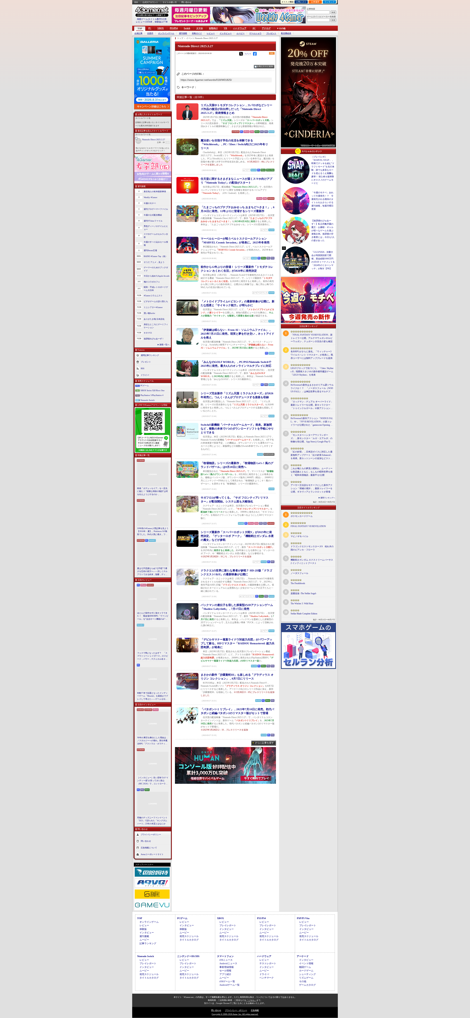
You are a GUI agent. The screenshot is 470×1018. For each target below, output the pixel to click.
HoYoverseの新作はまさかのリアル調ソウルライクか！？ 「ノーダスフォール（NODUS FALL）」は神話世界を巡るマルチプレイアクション (312, 388)
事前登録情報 (226, 967)
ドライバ (145, 375)
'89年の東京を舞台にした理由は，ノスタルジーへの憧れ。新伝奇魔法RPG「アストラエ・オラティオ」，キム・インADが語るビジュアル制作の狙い (152, 740)
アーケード (303, 956)
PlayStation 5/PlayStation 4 (151, 395)
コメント (247, 54)
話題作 (150, 33)
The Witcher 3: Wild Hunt (302, 603)
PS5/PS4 (174, 28)
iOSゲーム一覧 (227, 981)
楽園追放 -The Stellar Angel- (304, 593)
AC (254, 28)
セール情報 (225, 970)
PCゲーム (144, 385)
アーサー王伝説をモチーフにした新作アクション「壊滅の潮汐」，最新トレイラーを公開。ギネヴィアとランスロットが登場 (311, 488)
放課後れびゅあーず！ (154, 339)
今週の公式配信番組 (153, 215)
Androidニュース (228, 963)
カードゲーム (306, 970)
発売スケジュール (189, 936)
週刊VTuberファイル (153, 221)
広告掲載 (255, 1010)
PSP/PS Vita (303, 918)
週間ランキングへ (327, 498)
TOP (140, 28)
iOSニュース (226, 960)
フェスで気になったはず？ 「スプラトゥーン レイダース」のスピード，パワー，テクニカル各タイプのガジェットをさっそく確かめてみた (152, 656)
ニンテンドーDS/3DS (188, 956)
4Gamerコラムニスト (153, 295)
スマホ (199, 28)
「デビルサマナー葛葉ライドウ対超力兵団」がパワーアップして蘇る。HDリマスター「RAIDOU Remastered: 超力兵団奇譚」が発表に (237, 643)
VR (225, 28)
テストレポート (267, 963)
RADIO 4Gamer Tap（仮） (155, 256)
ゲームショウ (255, 33)
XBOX (160, 28)
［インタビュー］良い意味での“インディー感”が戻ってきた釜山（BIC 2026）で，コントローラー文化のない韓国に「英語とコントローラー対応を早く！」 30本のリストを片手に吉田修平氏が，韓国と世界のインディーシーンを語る (152, 780)
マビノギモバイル (299, 536)
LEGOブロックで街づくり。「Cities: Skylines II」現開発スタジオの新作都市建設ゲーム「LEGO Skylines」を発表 (312, 371)
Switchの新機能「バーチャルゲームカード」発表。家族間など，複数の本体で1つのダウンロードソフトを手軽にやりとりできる (237, 428)
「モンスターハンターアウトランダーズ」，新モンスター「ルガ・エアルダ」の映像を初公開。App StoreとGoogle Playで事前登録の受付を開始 (311, 438)
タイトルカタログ (189, 939)
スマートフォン (225, 956)
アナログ (266, 28)
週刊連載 (183, 33)
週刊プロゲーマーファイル (156, 209)
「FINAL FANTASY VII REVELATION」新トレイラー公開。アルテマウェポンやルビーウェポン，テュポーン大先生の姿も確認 (311, 338)
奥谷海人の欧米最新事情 (155, 191)
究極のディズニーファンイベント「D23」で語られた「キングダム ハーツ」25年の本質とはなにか (152, 820)
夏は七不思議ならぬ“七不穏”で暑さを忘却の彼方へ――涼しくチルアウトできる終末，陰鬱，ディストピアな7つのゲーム (152, 571)
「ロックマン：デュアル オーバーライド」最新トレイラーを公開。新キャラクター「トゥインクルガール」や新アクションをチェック (312, 405)
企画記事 (138, 33)
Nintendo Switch (147, 400)
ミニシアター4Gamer (153, 307)
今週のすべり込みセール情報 (156, 243)
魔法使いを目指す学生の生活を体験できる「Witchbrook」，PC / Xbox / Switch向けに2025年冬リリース (234, 144)
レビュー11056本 (144, 22)
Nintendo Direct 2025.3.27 (153, 139)
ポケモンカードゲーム (302, 516)
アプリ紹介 (225, 974)
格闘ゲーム (305, 967)
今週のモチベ (150, 203)
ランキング (329, 2)
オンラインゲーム (166, 33)
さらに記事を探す (264, 742)
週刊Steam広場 (150, 250)
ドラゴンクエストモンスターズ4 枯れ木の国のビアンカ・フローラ (312, 548)
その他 (302, 981)
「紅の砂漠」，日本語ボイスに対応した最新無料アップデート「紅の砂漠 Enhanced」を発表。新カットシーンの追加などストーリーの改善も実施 (312, 455)
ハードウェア (239, 28)
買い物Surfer (149, 313)
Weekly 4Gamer (150, 197)
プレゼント (271, 33)
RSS (136, 2)
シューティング (307, 974)
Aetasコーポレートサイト (152, 854)
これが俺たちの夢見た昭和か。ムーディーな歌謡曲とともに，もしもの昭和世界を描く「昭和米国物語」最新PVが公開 (311, 471)
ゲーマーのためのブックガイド (156, 269)
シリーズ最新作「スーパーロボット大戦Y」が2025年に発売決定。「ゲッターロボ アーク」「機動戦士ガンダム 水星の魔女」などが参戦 (237, 536)
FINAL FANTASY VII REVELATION (308, 526)
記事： (160, 142)
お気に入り (301, 2)
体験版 (143, 929)
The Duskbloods (298, 583)
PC (149, 28)
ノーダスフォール (299, 573)
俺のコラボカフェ (152, 282)
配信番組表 (286, 33)
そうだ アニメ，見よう (154, 262)
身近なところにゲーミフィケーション (156, 326)
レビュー (211, 33)
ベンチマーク (266, 977)
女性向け (213, 28)
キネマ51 (148, 333)
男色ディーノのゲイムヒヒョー (156, 227)
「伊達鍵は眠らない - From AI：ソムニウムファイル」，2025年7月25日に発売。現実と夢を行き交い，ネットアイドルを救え (237, 333)
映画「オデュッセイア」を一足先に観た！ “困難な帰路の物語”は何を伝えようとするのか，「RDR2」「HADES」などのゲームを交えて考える (152, 491)
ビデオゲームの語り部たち (156, 301)
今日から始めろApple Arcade (156, 276)
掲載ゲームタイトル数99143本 (152, 19)
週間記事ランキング (150, 355)
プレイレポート (227, 925)
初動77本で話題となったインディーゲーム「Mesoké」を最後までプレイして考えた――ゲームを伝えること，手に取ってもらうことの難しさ (152, 696)
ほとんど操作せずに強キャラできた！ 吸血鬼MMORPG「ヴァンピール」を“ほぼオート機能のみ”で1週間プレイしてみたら (152, 616)
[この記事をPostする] (241, 54)
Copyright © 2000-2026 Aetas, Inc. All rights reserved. (235, 1014)
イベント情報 (306, 963)
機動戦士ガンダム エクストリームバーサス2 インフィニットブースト (312, 561)
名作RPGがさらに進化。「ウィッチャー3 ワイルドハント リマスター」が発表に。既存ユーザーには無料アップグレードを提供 (312, 354)
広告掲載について (149, 848)
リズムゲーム (306, 977)
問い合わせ (186, 2)
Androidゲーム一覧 (229, 984)
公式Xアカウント (150, 2)
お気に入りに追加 (265, 66)
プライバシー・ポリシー (236, 1010)
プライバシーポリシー (151, 834)
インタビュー (226, 33)
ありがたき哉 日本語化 (154, 319)
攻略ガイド (197, 33)
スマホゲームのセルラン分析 (156, 235)
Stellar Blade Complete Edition (304, 613)
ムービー (240, 33)
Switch (187, 28)
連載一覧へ (164, 344)
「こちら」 (251, 1000)
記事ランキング (148, 943)
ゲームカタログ (307, 984)
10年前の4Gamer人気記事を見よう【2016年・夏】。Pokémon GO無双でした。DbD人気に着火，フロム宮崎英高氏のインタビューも (152, 531)
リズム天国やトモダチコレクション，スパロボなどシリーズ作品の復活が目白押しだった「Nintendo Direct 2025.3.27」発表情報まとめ (236, 109)
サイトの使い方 (170, 2)
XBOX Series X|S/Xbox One (152, 390)
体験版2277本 (161, 22)
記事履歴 (315, 2)
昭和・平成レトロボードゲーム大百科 (156, 288)
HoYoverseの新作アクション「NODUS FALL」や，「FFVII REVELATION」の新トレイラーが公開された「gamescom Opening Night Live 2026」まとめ (312, 422)
